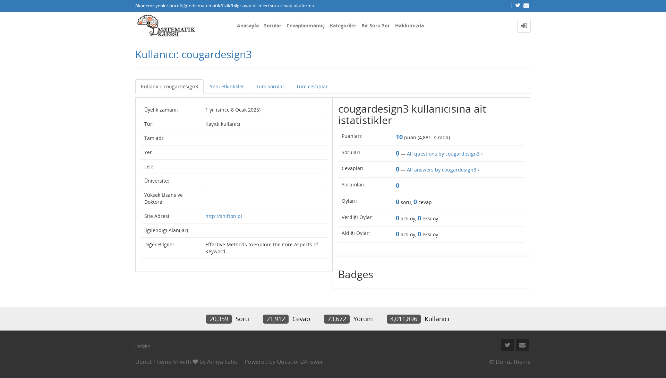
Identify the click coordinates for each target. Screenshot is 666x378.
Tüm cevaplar (312, 86)
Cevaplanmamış (306, 25)
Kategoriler (343, 25)
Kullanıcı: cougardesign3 (169, 86)
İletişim (142, 346)
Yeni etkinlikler (227, 86)
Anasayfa (248, 25)
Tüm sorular (270, 86)
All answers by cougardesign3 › (443, 169)
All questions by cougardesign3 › (445, 153)
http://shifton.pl (223, 216)
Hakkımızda (409, 25)
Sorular (272, 25)
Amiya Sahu (222, 362)
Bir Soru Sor (375, 25)
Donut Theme (153, 362)
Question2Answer (300, 362)
